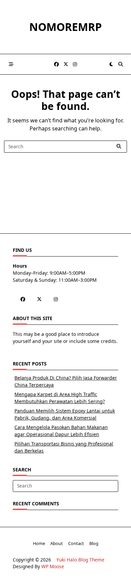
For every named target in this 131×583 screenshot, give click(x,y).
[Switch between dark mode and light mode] (111, 64)
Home (39, 543)
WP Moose (52, 566)
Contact (76, 543)
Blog (93, 543)
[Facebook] (56, 64)
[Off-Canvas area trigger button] (11, 64)
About (56, 543)
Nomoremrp (65, 27)
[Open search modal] (120, 64)
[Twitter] (65, 64)
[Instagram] (75, 64)
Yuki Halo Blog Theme (80, 559)
